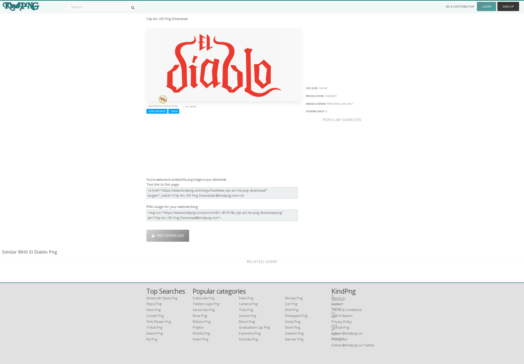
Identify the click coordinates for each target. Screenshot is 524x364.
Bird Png (291, 310)
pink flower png (158, 321)
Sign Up (508, 6)
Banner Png (294, 339)
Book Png (292, 327)
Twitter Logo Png (206, 304)
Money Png (294, 298)
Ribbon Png (202, 321)
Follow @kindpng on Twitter (353, 345)
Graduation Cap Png (254, 327)
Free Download (169, 235)
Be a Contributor (460, 6)
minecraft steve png (161, 298)
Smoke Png (247, 315)
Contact (337, 304)
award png (154, 333)
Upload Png (340, 327)
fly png (151, 339)
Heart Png (200, 339)
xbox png (153, 310)
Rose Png (200, 315)
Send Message (157, 111)
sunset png (155, 315)
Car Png (291, 304)
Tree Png (246, 310)
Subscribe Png (204, 298)
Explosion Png (250, 333)
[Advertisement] (223, 144)
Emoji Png (292, 321)
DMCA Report (341, 315)
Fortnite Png (248, 339)
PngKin (198, 327)
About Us (338, 298)
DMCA (174, 111)
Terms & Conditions (346, 310)
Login (486, 6)
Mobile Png (201, 333)
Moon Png (247, 321)
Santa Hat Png (204, 310)
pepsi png (154, 304)
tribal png (154, 327)
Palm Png (246, 298)
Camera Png (248, 304)
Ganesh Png (294, 333)
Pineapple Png (296, 315)
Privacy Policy (341, 321)
